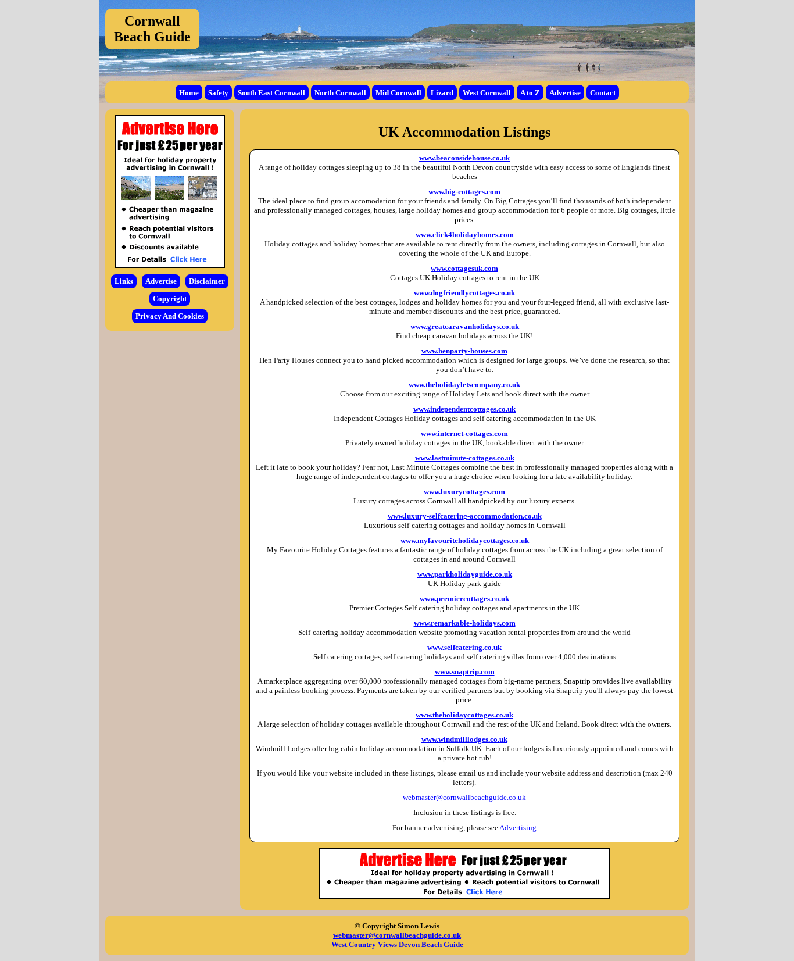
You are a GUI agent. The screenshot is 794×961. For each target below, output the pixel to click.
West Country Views (364, 944)
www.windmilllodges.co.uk (464, 739)
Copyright (170, 298)
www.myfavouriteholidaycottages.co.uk (464, 540)
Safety (218, 92)
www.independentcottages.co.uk (464, 409)
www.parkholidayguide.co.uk (464, 574)
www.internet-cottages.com (464, 433)
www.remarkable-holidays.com (465, 623)
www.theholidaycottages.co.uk (464, 714)
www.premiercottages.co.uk (464, 598)
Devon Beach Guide (431, 944)
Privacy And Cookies (169, 316)
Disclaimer (207, 281)
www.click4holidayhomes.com (465, 234)
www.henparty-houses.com (464, 350)
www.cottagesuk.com (464, 268)
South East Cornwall (271, 92)
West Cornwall (487, 92)
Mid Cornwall (398, 92)
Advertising (518, 827)
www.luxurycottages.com (464, 491)
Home (189, 92)
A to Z (530, 92)
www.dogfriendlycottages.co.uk (464, 292)
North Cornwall (340, 92)
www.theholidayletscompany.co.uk (464, 384)
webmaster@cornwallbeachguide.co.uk (464, 797)
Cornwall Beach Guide (152, 28)
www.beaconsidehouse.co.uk (464, 157)
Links (124, 281)
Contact (603, 92)
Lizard (442, 92)
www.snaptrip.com (465, 671)
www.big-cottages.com (464, 191)
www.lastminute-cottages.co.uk (464, 457)
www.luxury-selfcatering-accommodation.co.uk (465, 516)
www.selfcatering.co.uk (464, 647)
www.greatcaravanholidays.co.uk (464, 326)
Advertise (565, 92)
